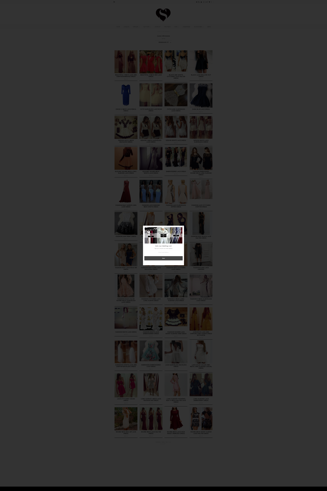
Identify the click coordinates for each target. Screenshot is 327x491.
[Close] (182, 227)
